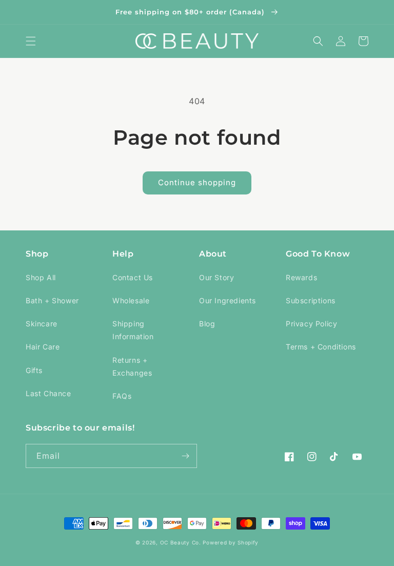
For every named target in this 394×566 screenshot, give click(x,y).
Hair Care (43, 346)
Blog (207, 323)
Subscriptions (311, 300)
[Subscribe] (185, 456)
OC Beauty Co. (181, 542)
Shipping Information (133, 330)
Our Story (216, 277)
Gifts (34, 370)
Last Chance (48, 393)
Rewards (301, 277)
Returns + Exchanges (132, 366)
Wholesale (130, 300)
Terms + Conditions (321, 346)
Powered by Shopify (231, 542)
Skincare (41, 323)
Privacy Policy (311, 323)
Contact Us (132, 277)
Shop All (41, 277)
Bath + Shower (52, 300)
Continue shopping (197, 182)
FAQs (121, 396)
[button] (30, 41)
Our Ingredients (227, 300)
